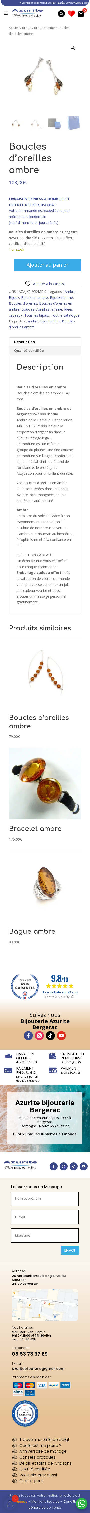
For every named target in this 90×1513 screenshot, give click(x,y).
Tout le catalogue (65, 315)
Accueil (14, 27)
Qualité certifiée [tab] (29, 350)
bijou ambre (50, 321)
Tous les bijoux (36, 315)
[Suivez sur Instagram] (39, 1035)
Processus (18, 1501)
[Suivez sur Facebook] (28, 1035)
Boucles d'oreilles (23, 303)
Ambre (70, 291)
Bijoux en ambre (34, 297)
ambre (33, 321)
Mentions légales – (48, 1501)
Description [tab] (24, 341)
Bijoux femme (44, 27)
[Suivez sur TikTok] (50, 1035)
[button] (73, 47)
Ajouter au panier (47, 264)
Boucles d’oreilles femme (42, 309)
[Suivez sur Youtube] (61, 1035)
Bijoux (27, 27)
